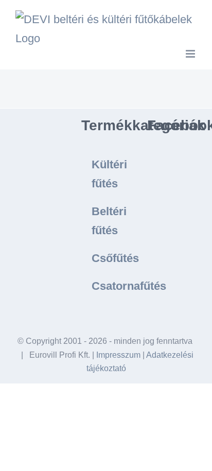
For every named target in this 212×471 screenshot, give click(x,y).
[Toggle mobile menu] (191, 53)
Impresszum (118, 355)
